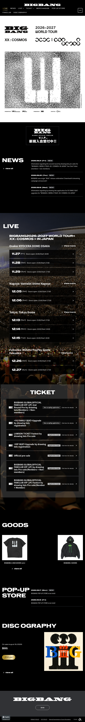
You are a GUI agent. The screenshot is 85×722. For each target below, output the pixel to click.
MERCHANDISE (42, 8)
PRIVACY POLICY (35, 719)
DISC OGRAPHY (20, 12)
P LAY (10, 657)
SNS (80, 10)
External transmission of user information (60, 719)
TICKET (29, 8)
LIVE (20, 8)
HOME (5, 8)
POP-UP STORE (58, 8)
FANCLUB (7, 12)
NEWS (13, 8)
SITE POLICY (44, 719)
